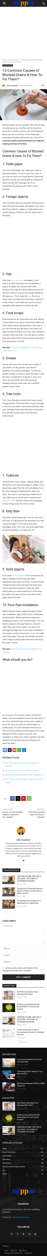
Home (4, 60)
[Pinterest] (23, 798)
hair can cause (17, 280)
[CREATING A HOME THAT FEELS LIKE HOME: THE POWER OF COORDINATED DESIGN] (8, 879)
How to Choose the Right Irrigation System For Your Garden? (12, 814)
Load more (23, 1042)
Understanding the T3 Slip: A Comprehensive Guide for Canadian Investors (30, 1032)
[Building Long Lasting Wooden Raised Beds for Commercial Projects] (8, 1007)
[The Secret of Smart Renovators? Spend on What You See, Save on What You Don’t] (8, 891)
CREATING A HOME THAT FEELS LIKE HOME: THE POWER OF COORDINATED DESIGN (29, 878)
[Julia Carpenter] (4, 85)
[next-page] (7, 912)
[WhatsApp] (29, 798)
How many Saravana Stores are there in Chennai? (36, 814)
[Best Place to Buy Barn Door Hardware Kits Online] (8, 995)
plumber (32, 633)
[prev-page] (3, 912)
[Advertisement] (23, 31)
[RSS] (23, 1234)
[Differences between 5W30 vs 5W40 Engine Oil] (8, 1086)
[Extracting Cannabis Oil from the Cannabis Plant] (8, 1062)
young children (18, 575)
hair (29, 296)
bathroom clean (9, 500)
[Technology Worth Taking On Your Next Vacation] (8, 1074)
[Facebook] (12, 798)
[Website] (35, 1234)
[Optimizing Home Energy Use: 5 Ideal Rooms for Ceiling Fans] (8, 904)
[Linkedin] (23, 860)
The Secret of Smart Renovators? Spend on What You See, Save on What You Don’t (30, 891)
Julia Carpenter (12, 85)
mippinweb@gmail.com (21, 1217)
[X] (18, 798)
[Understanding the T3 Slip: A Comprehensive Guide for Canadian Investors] (8, 1033)
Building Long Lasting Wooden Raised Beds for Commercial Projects (28, 1006)
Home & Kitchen (13, 60)
